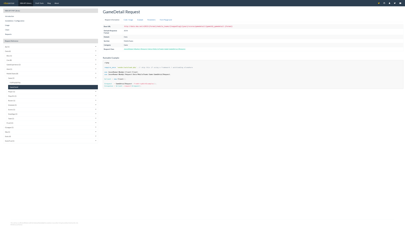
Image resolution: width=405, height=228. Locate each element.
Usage (7, 25)
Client (7, 30)
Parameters (151, 20)
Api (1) (7, 47)
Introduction (9, 16)
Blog (49, 3)
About (57, 3)
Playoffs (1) (12, 96)
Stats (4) (8, 136)
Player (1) (11, 92)
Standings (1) (12, 114)
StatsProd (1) (9, 141)
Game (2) (11, 78)
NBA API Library (26, 3)
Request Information (112, 20)
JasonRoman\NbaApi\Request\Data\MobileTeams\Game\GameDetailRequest (155, 49)
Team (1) (11, 118)
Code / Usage (128, 20)
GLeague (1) (9, 127)
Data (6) (8, 51)
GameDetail (14, 87)
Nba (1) (7, 132)
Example (140, 20)
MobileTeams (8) (12, 74)
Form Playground (166, 20)
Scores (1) (11, 110)
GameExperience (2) (14, 65)
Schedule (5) (12, 105)
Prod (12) (10, 123)
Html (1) (9, 69)
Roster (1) (11, 101)
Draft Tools (39, 3)
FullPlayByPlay (15, 82)
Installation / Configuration (14, 21)
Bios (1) (9, 56)
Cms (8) (9, 60)
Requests (8, 34)
